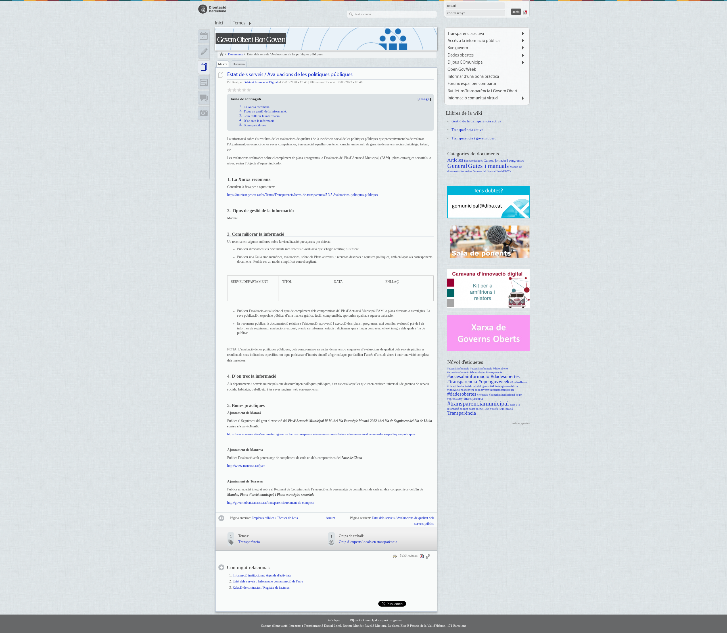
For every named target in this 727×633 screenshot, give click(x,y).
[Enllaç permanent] (428, 556)
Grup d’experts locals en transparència (368, 542)
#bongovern (467, 389)
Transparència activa (466, 34)
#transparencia (473, 399)
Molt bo (244, 89)
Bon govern (458, 48)
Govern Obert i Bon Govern (251, 39)
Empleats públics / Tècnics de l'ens (275, 518)
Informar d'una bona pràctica (473, 77)
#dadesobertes (461, 394)
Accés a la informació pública (474, 41)
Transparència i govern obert (474, 138)
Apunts (204, 52)
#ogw (519, 394)
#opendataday (455, 399)
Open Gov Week (462, 70)
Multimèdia (204, 113)
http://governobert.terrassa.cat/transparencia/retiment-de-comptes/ (270, 503)
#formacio (482, 394)
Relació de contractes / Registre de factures (261, 588)
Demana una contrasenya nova (524, 12)
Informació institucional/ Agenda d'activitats (262, 575)
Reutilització (506, 409)
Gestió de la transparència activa (476, 121)
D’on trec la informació (259, 120)
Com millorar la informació (262, 116)
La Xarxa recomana (257, 106)
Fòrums (204, 98)
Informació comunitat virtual (473, 98)
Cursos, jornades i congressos (504, 160)
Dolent (229, 89)
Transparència (249, 542)
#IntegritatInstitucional (502, 394)
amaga (424, 99)
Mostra (222, 64)
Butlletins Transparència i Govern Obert (482, 91)
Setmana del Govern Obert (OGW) (492, 171)
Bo (239, 89)
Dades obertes (461, 55)
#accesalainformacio (458, 368)
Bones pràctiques (255, 125)
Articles (455, 160)
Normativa (466, 171)
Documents (235, 54)
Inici (219, 23)
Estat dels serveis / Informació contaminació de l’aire (268, 581)
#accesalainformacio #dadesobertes (489, 368)
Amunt (330, 518)
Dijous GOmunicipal (466, 62)
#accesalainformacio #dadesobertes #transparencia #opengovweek (483, 378)
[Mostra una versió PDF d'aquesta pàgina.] (421, 556)
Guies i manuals (488, 165)
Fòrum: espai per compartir (472, 84)
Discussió (239, 64)
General (457, 165)
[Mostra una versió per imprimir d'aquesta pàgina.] (394, 556)
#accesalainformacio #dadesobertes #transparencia (474, 372)
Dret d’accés (491, 409)
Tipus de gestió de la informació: (265, 111)
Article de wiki (221, 75)
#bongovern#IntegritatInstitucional (494, 389)
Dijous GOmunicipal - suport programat (376, 620)
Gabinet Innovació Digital (261, 82)
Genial (248, 89)
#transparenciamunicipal (478, 403)
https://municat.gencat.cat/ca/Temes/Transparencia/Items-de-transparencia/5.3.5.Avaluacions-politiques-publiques (302, 195)
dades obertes (476, 409)
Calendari (204, 36)
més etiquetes (521, 423)
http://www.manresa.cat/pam (246, 466)
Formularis (204, 82)
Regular (234, 89)
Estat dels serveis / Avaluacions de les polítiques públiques (285, 54)
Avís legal (334, 620)
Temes (239, 23)
